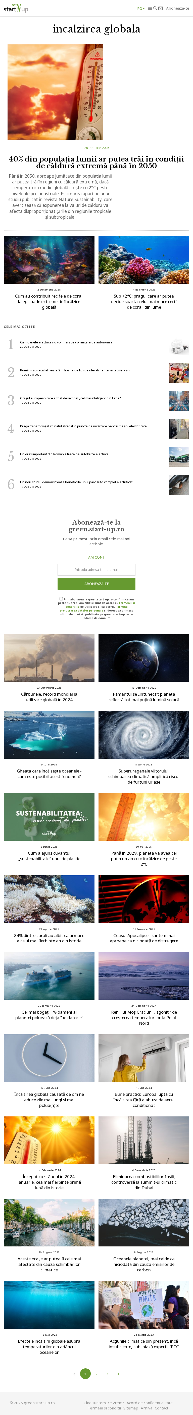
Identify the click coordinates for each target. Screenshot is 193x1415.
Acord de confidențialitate (150, 1402)
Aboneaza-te (96, 583)
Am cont (96, 557)
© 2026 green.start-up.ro (32, 1402)
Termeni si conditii (104, 1407)
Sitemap (130, 1407)
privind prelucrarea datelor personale (93, 608)
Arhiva (146, 1407)
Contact (161, 1407)
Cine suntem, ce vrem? (104, 1402)
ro (139, 8)
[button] (150, 8)
